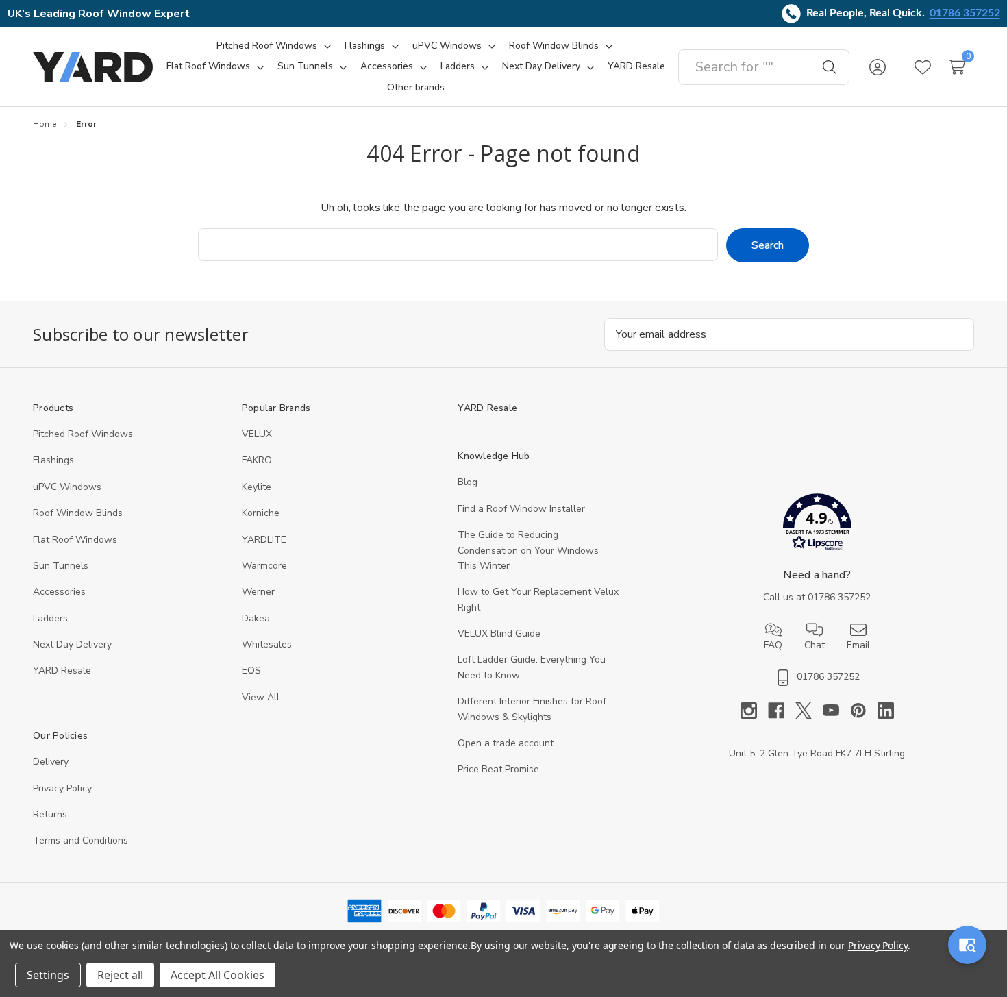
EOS (251, 670)
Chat (814, 645)
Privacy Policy (62, 788)
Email (858, 645)
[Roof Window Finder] (967, 945)
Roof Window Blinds (78, 512)
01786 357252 (965, 13)
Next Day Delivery (72, 644)
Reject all (120, 975)
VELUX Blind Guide (499, 633)
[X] (809, 710)
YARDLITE (264, 539)
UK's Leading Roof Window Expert (99, 13)
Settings (48, 975)
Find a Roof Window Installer (521, 508)
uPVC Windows (67, 486)
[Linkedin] (886, 710)
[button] (817, 524)
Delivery (51, 761)
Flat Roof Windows (75, 539)
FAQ (773, 645)
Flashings (53, 460)
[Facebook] (781, 710)
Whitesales (267, 644)
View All (260, 697)
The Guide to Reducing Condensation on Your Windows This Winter (528, 550)
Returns (50, 814)
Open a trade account (506, 743)
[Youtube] (836, 710)
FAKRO (257, 460)
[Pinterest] (864, 710)
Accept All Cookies (217, 975)
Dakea (256, 618)
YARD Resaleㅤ (62, 670)
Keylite (256, 486)
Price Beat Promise (498, 769)
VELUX (257, 434)
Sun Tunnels (60, 565)
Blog (467, 482)
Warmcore (264, 565)
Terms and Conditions (80, 840)
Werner (258, 591)
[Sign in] (877, 67)
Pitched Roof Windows (83, 434)
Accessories (59, 591)
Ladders (50, 618)
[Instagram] (754, 710)
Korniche (260, 512)
